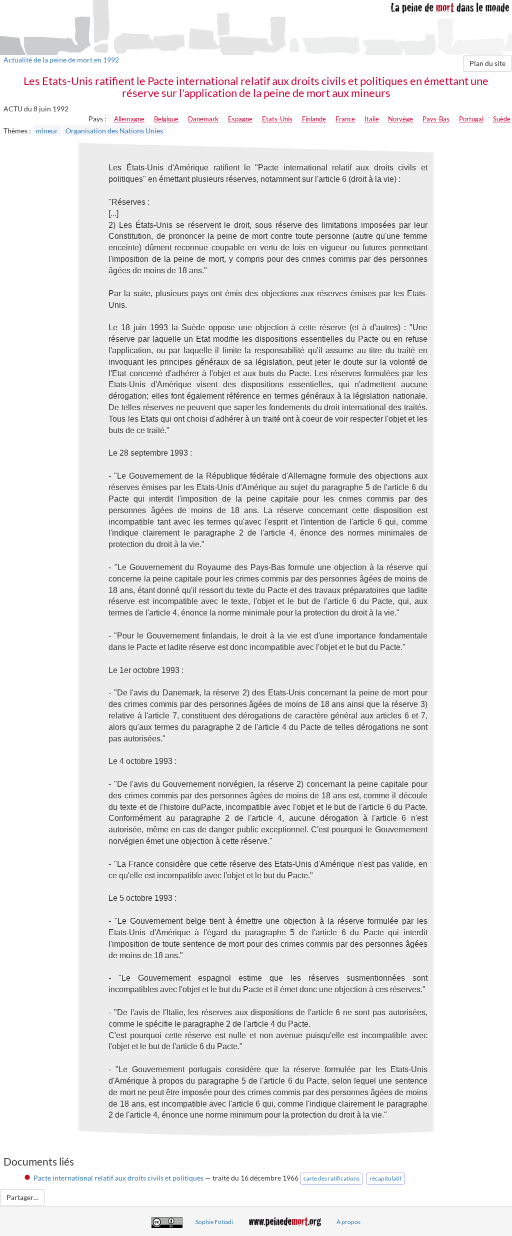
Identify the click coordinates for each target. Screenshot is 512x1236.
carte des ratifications (332, 1178)
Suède (501, 119)
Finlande (314, 119)
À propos (348, 1222)
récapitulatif (386, 1178)
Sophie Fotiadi (214, 1222)
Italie (371, 119)
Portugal (471, 119)
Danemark (203, 119)
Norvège (400, 119)
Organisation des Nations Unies (114, 130)
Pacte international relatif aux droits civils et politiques (119, 1178)
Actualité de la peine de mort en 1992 (61, 59)
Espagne (240, 119)
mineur (47, 130)
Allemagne (129, 119)
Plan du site (488, 63)
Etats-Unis (277, 119)
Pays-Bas (436, 119)
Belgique (166, 119)
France (345, 119)
